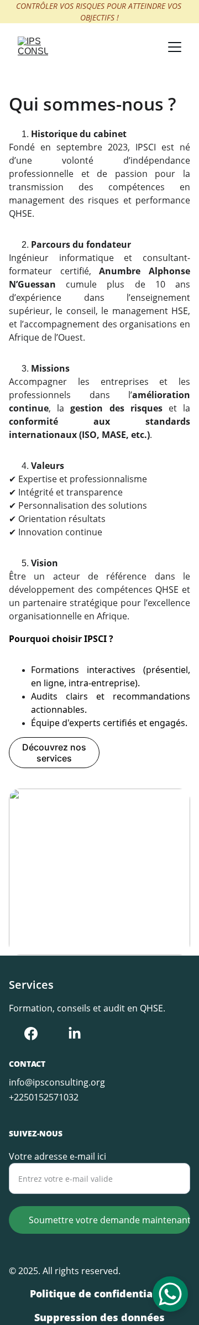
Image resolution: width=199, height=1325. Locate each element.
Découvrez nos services (54, 753)
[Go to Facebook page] (31, 1033)
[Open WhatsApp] (170, 1294)
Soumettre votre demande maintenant (109, 1220)
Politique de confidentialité (100, 1293)
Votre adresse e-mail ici (57, 1156)
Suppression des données (99, 1317)
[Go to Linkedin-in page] (74, 1033)
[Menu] (174, 47)
